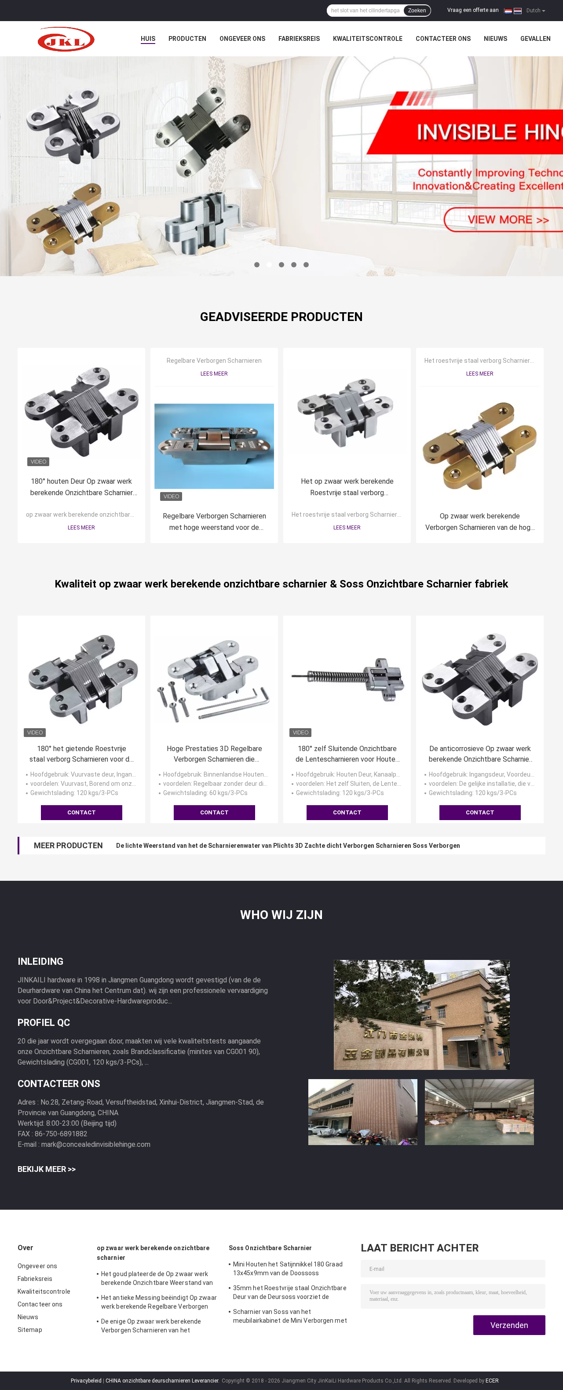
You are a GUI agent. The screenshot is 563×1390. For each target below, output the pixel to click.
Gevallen (535, 38)
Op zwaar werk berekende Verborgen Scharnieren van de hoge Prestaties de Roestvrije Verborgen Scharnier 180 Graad (480, 522)
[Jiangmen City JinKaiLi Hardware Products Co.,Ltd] (66, 39)
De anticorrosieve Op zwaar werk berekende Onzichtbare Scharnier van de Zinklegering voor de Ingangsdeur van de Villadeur (480, 754)
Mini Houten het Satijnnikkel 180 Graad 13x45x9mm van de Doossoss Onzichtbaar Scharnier (288, 1270)
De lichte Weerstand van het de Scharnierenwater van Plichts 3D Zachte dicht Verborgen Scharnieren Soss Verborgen (288, 845)
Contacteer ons (443, 38)
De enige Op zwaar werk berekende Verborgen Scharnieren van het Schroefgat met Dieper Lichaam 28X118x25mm (151, 1327)
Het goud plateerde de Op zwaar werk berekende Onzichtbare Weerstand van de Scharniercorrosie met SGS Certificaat (157, 1279)
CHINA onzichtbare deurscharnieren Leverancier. (163, 1381)
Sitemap (30, 1329)
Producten (187, 38)
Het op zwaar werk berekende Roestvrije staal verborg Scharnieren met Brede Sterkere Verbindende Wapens (347, 488)
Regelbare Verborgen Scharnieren (214, 360)
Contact (81, 812)
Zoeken (417, 10)
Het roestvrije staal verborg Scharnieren (348, 514)
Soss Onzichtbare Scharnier (270, 1247)
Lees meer (81, 528)
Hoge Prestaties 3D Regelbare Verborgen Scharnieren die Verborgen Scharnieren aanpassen (214, 754)
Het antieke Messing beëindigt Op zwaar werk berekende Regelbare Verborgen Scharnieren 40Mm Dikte (159, 1303)
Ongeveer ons (242, 38)
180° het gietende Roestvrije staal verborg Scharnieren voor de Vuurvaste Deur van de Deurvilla (81, 754)
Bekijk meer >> (47, 1169)
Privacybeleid (86, 1381)
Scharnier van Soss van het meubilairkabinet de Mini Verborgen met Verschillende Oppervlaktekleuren (290, 1317)
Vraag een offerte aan (473, 10)
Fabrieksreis (299, 38)
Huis (148, 38)
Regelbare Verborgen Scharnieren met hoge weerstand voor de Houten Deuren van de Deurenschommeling (214, 522)
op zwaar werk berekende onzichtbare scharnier (94, 514)
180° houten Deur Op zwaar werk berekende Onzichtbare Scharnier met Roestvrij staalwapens (81, 488)
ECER (492, 1381)
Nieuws (495, 38)
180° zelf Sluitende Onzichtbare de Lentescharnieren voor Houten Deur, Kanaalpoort (347, 754)
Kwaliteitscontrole (367, 38)
